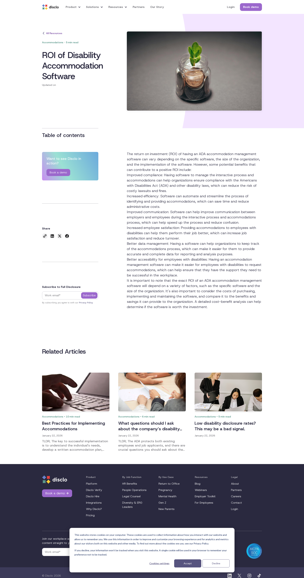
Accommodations (52, 42)
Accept (188, 563)
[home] (50, 7)
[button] (73, 7)
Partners (139, 7)
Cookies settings (159, 563)
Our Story (157, 7)
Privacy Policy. (86, 302)
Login (231, 7)
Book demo (251, 7)
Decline (216, 563)
